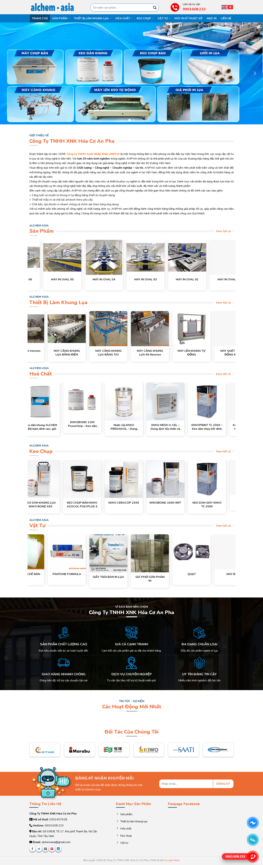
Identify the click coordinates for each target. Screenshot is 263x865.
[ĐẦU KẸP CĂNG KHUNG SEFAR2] (47, 328)
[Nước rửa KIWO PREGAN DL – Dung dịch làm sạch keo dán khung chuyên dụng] (79, 401)
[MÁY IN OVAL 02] (65, 257)
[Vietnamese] (230, 7)
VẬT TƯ (163, 18)
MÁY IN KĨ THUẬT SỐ (188, 18)
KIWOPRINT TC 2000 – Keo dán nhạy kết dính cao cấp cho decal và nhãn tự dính (161, 427)
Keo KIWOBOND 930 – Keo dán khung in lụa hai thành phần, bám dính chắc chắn (203, 427)
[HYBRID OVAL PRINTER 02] (189, 257)
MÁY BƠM (202, 574)
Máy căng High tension (88, 351)
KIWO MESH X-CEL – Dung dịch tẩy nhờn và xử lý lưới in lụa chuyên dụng (120, 427)
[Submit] (154, 7)
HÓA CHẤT (122, 18)
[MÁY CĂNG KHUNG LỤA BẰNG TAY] (172, 328)
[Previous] (8, 73)
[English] (224, 7)
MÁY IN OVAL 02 (64, 279)
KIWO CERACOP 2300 (212, 503)
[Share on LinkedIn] (58, 849)
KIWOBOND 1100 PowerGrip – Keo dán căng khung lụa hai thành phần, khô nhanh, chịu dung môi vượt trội (37, 424)
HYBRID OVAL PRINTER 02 (189, 281)
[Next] (254, 73)
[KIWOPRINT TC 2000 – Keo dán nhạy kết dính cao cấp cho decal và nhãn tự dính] (162, 401)
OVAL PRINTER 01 (230, 279)
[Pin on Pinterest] (52, 849)
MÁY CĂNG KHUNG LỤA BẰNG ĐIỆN (130, 353)
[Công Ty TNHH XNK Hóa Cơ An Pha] (55, 7)
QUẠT (160, 574)
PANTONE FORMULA (35, 574)
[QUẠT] (160, 551)
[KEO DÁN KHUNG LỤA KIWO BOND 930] (129, 479)
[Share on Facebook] (32, 849)
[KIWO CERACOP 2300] (212, 479)
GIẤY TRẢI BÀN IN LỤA (77, 577)
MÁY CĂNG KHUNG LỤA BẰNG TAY (172, 353)
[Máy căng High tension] (89, 328)
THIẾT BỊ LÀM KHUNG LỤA (91, 18)
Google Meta (172, 860)
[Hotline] (253, 857)
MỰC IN (212, 18)
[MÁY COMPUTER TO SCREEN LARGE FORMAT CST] (148, 257)
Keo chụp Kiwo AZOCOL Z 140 (46, 504)
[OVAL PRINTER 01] (231, 257)
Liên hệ (226, 18)
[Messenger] (253, 823)
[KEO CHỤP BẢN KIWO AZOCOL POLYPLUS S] (171, 479)
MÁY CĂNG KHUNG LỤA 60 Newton (213, 353)
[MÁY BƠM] (202, 551)
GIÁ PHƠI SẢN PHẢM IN (118, 579)
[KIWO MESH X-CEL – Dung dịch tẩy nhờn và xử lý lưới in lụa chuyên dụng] (120, 401)
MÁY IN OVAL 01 (106, 279)
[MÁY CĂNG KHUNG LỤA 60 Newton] (213, 328)
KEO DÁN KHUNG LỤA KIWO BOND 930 (129, 504)
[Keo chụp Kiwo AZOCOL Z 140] (46, 479)
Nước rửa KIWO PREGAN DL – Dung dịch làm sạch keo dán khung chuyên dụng (79, 427)
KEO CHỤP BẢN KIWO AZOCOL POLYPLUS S (170, 504)
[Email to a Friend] (45, 849)
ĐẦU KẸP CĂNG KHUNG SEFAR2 (47, 353)
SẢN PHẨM (59, 18)
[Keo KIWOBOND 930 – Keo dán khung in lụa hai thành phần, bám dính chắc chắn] (203, 401)
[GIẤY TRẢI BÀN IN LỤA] (77, 553)
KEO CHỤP (144, 18)
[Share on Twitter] (39, 849)
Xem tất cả (223, 231)
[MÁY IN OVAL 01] (106, 257)
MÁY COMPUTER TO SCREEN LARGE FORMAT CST (148, 281)
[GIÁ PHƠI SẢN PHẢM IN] (119, 553)
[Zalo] (253, 840)
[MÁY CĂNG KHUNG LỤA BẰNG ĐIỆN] (130, 328)
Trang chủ (40, 18)
